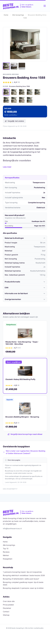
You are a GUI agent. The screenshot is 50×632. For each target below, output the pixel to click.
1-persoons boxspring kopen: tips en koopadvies (22, 572)
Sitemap (6, 615)
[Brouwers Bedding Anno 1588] (6, 92)
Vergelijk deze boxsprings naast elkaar (26, 434)
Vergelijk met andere (16, 121)
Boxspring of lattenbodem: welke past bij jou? (21, 579)
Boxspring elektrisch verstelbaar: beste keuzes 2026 (24, 575)
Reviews (6, 552)
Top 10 (5, 548)
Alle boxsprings (18, 15)
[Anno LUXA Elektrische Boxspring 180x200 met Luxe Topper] (29, 99)
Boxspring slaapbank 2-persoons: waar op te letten (23, 588)
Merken (6, 555)
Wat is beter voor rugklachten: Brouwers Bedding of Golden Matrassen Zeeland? (25, 452)
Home (6, 15)
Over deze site (9, 601)
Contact (6, 611)
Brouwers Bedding (11, 74)
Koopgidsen (7, 559)
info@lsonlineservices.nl (12, 528)
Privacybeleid (8, 605)
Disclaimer (7, 608)
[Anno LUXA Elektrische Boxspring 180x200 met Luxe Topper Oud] (21, 99)
